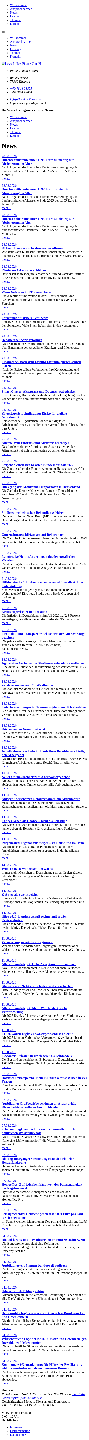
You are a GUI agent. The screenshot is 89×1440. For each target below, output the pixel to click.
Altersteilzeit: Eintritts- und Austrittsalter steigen (36, 443)
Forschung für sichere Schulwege (25, 318)
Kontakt (15, 24)
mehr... (6, 178)
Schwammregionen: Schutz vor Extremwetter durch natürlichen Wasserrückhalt (38, 1131)
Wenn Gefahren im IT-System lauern (27, 292)
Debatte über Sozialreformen (22, 340)
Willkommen (18, 5)
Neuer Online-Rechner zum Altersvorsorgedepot (36, 777)
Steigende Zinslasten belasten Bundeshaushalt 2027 (37, 465)
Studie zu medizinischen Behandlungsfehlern (33, 512)
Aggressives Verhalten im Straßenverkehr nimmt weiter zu (43, 663)
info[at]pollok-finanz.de (25, 99)
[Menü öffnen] (3, 32)
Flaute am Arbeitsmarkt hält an (24, 270)
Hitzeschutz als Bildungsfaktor (23, 1291)
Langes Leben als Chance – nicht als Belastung (34, 821)
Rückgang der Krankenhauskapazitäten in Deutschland (41, 487)
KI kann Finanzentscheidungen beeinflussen (33, 248)
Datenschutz (18, 1434)
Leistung (15, 16)
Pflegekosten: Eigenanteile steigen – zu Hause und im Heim (43, 843)
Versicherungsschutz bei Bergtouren (27, 942)
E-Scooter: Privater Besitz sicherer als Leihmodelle (37, 1056)
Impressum (17, 1427)
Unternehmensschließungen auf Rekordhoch (33, 534)
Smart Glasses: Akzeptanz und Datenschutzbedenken (39, 391)
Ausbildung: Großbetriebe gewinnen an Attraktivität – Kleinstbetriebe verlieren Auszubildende (40, 1105)
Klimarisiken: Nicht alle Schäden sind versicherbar (37, 986)
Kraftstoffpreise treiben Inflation (24, 612)
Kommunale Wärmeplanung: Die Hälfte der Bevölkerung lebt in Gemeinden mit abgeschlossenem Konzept (42, 1366)
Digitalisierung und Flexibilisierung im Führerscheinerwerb (43, 1239)
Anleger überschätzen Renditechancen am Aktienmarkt (41, 799)
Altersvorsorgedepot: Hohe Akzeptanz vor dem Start (39, 964)
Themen (15, 20)
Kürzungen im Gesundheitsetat (23, 729)
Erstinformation (20, 1431)
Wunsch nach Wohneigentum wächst (28, 868)
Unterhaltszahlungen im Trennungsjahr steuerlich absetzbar (44, 707)
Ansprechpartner (21, 9)
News (14, 12)
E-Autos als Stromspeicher (20, 894)
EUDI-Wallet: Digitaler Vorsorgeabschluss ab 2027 (37, 1034)
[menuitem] (48, 5)
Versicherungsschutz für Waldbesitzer (28, 685)
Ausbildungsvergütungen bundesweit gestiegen (34, 1265)
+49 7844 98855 (21, 88)
